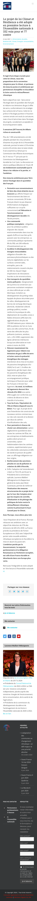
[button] (18, 627)
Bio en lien (7, 714)
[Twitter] (5, 636)
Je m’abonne (9, 613)
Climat (14, 41)
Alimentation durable (19, 39)
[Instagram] (14, 636)
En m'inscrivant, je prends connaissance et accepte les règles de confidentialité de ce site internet (27, 872)
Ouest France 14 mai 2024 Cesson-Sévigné (26, 763)
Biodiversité (7, 41)
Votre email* (24, 850)
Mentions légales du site (22, 897)
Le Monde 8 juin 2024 (25, 789)
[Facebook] (9, 636)
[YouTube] (18, 636)
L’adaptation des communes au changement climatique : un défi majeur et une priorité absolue (27, 742)
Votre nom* (24, 843)
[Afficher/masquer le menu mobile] (33, 4)
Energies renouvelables (25, 41)
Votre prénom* (25, 836)
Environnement (8, 44)
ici (4, 571)
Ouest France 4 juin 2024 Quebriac (27, 778)
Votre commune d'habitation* (25, 859)
